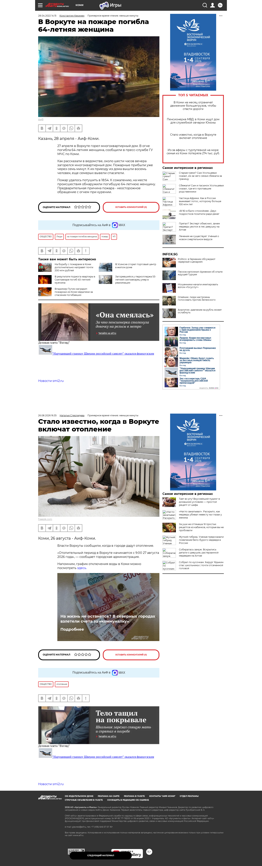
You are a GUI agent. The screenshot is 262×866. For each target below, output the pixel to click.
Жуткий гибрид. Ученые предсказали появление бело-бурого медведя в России (201, 539)
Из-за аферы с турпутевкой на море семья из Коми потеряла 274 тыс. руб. (193, 151)
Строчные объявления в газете (84, 800)
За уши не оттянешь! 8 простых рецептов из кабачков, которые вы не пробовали (201, 527)
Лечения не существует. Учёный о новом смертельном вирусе (199, 238)
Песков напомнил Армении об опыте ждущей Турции (200, 273)
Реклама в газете (134, 796)
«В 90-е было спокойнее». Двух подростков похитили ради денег (199, 212)
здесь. (82, 568)
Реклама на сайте (108, 796)
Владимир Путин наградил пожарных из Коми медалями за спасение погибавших (74, 291)
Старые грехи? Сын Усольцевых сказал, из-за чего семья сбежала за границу (200, 175)
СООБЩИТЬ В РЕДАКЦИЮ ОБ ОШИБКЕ (128, 800)
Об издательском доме (79, 796)
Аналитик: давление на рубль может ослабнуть (200, 311)
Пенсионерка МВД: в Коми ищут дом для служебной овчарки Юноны (193, 121)
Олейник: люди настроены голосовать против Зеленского (197, 298)
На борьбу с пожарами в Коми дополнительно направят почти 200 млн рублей (74, 267)
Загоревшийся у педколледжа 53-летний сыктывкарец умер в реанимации (135, 279)
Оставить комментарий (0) (131, 207)
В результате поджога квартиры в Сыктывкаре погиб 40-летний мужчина (75, 279)
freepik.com (45, 519)
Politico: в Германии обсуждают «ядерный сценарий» (196, 260)
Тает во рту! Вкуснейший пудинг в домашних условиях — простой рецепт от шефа (199, 501)
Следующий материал (100, 855)
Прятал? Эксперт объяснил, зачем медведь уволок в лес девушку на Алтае (199, 226)
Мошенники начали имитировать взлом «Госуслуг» (198, 286)
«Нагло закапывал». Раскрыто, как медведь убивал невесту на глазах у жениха (200, 514)
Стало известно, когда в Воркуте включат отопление (193, 136)
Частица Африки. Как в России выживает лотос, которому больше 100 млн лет (200, 201)
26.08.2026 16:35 (47, 415)
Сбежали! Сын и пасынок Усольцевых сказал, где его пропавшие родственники (201, 188)
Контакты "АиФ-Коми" (162, 796)
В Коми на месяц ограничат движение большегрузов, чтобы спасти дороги (193, 106)
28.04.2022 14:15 (47, 15)
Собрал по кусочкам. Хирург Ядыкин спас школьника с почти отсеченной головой (201, 565)
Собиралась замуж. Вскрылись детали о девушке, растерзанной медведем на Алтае (198, 552)
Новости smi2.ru (51, 381)
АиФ (41, 119)
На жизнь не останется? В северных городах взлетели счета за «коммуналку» (107, 619)
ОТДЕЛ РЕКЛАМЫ (189, 796)
